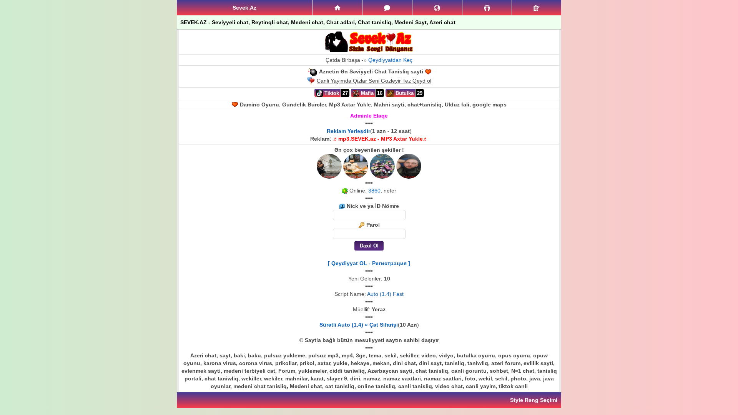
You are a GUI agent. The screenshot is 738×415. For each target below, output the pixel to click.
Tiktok (331, 93)
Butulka (404, 93)
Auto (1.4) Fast (385, 294)
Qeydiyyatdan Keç (390, 60)
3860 (374, 191)
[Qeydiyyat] (536, 7)
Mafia (366, 93)
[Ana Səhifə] (337, 7)
